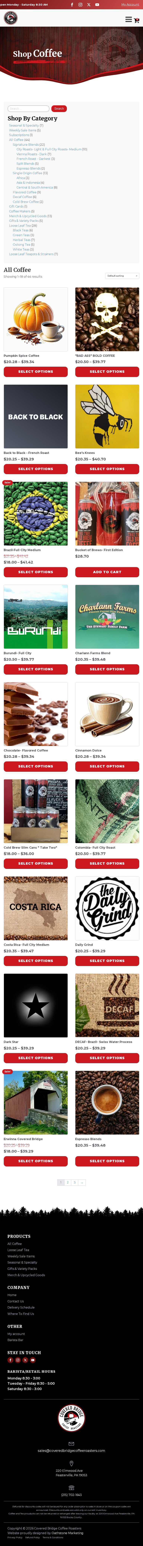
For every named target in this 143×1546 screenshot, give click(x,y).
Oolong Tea (21, 244)
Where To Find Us (20, 1314)
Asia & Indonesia (28, 182)
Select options (35, 372)
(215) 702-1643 (71, 1495)
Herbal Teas (21, 240)
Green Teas (21, 235)
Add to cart (107, 572)
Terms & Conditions (53, 1537)
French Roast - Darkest (33, 159)
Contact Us (15, 1301)
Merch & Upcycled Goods (28, 216)
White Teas (21, 249)
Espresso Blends (29, 168)
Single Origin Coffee (27, 173)
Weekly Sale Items (22, 130)
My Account (130, 4)
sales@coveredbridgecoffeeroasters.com (71, 1451)
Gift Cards (16, 206)
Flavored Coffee (24, 192)
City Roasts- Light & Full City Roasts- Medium (49, 149)
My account (16, 1334)
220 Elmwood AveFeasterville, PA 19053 (71, 1473)
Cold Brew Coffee (26, 202)
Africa (21, 178)
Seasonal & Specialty (24, 125)
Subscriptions (19, 135)
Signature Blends (26, 144)
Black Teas (20, 230)
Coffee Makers (19, 211)
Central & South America (35, 187)
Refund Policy (32, 1537)
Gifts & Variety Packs (24, 221)
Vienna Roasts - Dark (32, 154)
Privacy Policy (15, 1537)
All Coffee (16, 140)
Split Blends (25, 163)
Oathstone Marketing (67, 1533)
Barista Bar (15, 1340)
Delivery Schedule (21, 1307)
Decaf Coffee (22, 197)
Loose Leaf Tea (20, 225)
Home (12, 1295)
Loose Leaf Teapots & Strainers (31, 254)
